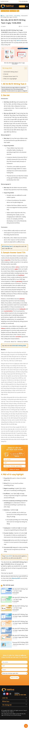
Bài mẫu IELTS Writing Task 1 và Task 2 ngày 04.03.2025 (20, 591)
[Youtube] (7, 693)
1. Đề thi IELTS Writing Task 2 (10, 72)
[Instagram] (10, 693)
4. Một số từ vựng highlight (10, 78)
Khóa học (5, 701)
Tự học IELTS (8, 556)
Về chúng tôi (7, 705)
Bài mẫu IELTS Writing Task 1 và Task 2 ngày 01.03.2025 (20, 599)
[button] (27, 6)
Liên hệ (5, 698)
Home (3, 15)
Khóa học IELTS (16, 578)
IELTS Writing (17, 15)
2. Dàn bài (5, 74)
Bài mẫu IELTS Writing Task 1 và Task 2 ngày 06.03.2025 (20, 608)
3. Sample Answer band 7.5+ (10, 76)
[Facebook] (4, 693)
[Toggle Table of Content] (24, 68)
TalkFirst (18, 40)
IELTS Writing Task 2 (7, 246)
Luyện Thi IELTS (9, 15)
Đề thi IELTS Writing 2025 (19, 345)
